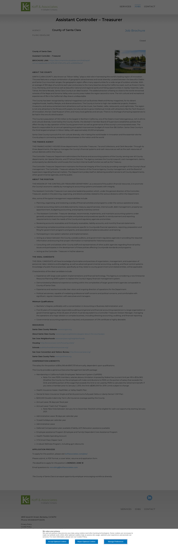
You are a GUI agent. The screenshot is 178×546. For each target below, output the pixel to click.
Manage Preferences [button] (115, 541)
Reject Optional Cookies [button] (86, 541)
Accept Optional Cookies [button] (57, 541)
